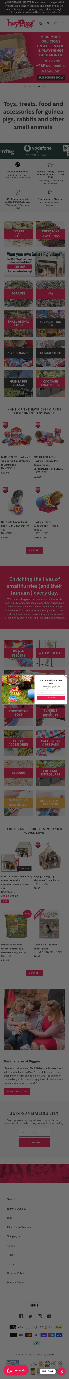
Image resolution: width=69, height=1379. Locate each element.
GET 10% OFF (51, 698)
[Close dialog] (65, 676)
